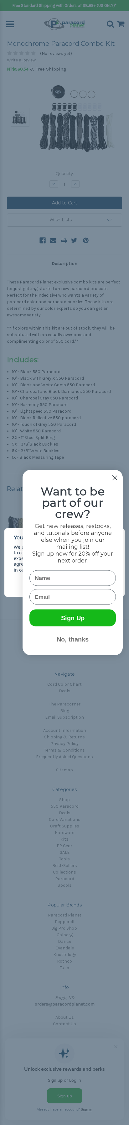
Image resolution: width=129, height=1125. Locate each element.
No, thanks (73, 639)
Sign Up (73, 618)
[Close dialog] (114, 478)
